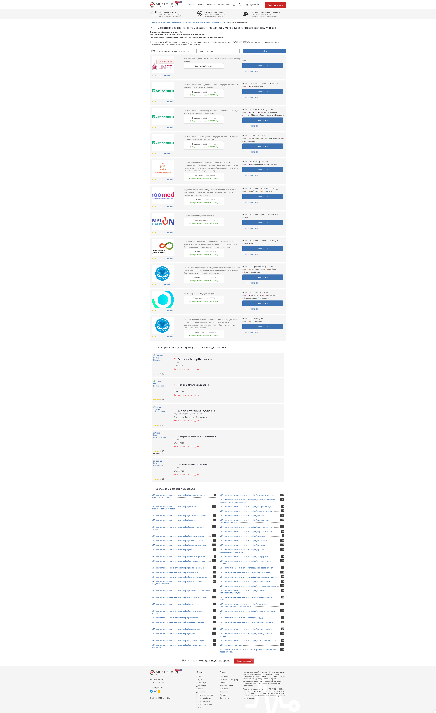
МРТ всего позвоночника (231, 645)
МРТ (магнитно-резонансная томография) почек (173, 604)
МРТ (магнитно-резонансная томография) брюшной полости (247, 495)
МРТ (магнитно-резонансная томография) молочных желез (178, 568)
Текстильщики (256, 295)
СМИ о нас (224, 689)
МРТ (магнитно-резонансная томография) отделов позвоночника (181, 590)
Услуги (199, 679)
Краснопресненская (268, 112)
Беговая (254, 112)
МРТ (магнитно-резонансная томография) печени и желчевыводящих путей (243, 591)
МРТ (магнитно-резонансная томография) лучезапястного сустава (245, 562)
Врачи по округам (203, 701)
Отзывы (167, 75)
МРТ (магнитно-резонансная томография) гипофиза (243, 515)
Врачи (198, 676)
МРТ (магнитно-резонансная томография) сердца (242, 618)
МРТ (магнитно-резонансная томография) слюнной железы (178, 622)
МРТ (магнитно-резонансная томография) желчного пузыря (178, 540)
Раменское (267, 191)
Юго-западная (256, 86)
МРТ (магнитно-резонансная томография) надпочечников (245, 581)
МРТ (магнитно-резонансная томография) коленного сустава (179, 545)
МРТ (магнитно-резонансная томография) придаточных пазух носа (247, 612)
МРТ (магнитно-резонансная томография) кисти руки (243, 540)
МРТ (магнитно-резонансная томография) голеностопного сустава (178, 528)
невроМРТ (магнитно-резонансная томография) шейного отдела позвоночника (248, 650)
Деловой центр (266, 115)
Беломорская (278, 138)
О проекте (224, 676)
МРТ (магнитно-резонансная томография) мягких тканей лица (179, 577)
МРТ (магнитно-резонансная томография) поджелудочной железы (246, 598)
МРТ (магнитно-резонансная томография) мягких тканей (245, 572)
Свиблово (272, 269)
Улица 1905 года (250, 115)
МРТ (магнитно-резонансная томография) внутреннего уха (246, 506)
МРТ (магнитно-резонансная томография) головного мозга (246, 527)
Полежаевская (256, 164)
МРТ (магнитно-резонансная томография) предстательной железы (178, 612)
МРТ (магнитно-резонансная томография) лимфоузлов (244, 556)
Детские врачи (202, 686)
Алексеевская (256, 321)
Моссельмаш (249, 141)
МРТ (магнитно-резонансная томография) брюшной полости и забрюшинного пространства (247, 500)
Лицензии (224, 692)
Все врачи (200, 707)
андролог (177, 414)
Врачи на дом (201, 683)
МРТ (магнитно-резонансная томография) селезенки (175, 618)
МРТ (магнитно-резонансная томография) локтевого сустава (178, 561)
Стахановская (249, 298)
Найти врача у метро (204, 695)
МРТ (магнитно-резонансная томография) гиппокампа (176, 520)
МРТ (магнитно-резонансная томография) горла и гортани (246, 531)
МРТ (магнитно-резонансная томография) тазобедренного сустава (246, 634)
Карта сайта (224, 698)
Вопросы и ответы (227, 686)
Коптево (254, 138)
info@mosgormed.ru (158, 679)
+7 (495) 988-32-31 (253, 4)
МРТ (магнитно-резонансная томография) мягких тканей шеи (247, 577)
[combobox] (171, 51)
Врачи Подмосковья (204, 704)
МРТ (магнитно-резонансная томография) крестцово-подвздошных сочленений (243, 550)
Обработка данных (157, 682)
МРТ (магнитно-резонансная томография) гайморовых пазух (179, 515)
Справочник (224, 683)
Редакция (223, 695)
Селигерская (265, 138)
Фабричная (255, 191)
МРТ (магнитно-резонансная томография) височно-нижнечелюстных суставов (174, 507)
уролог (176, 362)
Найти (264, 51)
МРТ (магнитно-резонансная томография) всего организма (246, 511)
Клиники (199, 689)
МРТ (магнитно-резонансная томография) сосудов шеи (176, 629)
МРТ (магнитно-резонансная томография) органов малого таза (248, 586)
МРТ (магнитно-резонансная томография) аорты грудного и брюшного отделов (178, 496)
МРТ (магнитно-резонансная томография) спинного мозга (246, 629)
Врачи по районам (203, 698)
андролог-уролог (189, 414)
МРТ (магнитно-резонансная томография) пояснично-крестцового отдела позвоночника (244, 605)
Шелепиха (279, 115)
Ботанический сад (258, 269)
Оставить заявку (244, 661)
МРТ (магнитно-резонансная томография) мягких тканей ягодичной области (177, 582)
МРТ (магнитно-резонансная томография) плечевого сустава (179, 597)
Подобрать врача (275, 5)
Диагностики (223, 4)
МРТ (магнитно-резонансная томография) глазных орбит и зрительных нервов (246, 521)
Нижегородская (271, 295)
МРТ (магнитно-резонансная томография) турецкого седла (178, 640)
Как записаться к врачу (229, 679)
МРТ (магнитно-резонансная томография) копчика (242, 545)
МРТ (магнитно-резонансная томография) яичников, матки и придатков (179, 646)
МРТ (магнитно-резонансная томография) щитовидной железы (248, 640)
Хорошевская (271, 164)
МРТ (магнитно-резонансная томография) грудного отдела (178, 536)
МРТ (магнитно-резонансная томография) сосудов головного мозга (247, 623)
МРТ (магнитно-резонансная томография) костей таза (175, 549)
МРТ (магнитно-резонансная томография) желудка (242, 536)
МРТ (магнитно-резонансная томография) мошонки (175, 572)
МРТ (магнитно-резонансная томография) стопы (173, 633)
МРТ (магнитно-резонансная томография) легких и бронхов (178, 556)
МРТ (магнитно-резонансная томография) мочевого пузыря (246, 568)
